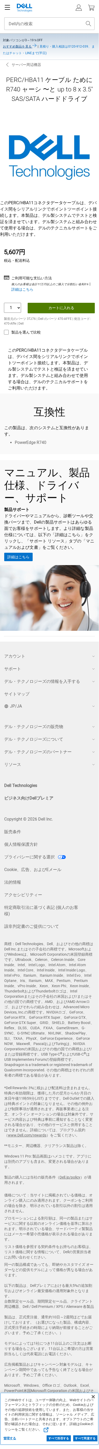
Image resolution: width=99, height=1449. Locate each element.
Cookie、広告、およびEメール (32, 869)
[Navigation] (7, 7)
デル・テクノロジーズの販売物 (33, 726)
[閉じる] (93, 1396)
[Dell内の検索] (88, 24)
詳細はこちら (22, 289)
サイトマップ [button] (16, 694)
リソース (12, 764)
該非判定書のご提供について (31, 926)
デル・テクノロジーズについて (33, 739)
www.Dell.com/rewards (27, 1135)
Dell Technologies (20, 785)
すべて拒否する (58, 1438)
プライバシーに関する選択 (30, 856)
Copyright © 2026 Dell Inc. (28, 819)
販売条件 (12, 831)
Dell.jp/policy (70, 1177)
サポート (12, 668)
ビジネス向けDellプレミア (28, 798)
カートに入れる (61, 308)
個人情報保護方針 (21, 844)
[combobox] (49, 23)
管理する (9, 1438)
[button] (78, 7)
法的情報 (12, 882)
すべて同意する (85, 1438)
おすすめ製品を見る (17, 46)
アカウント (14, 656)
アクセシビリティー (23, 894)
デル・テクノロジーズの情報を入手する (42, 681)
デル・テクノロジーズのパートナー (38, 751)
